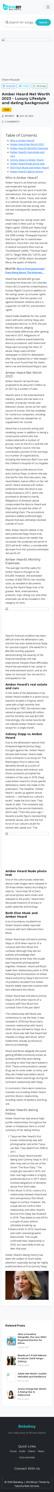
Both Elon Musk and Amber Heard (29, 167)
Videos (31, 1451)
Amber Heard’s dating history (26, 171)
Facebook (10, 85)
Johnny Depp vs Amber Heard (27, 160)
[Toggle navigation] (48, 7)
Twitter (25, 85)
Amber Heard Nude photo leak (27, 163)
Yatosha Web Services (27, 1486)
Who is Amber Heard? (22, 140)
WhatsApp (41, 85)
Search (43, 22)
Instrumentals (27, 1457)
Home (13, 1451)
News (41, 1451)
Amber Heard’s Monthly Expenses (29, 148)
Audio (22, 1451)
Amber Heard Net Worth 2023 (27, 144)
